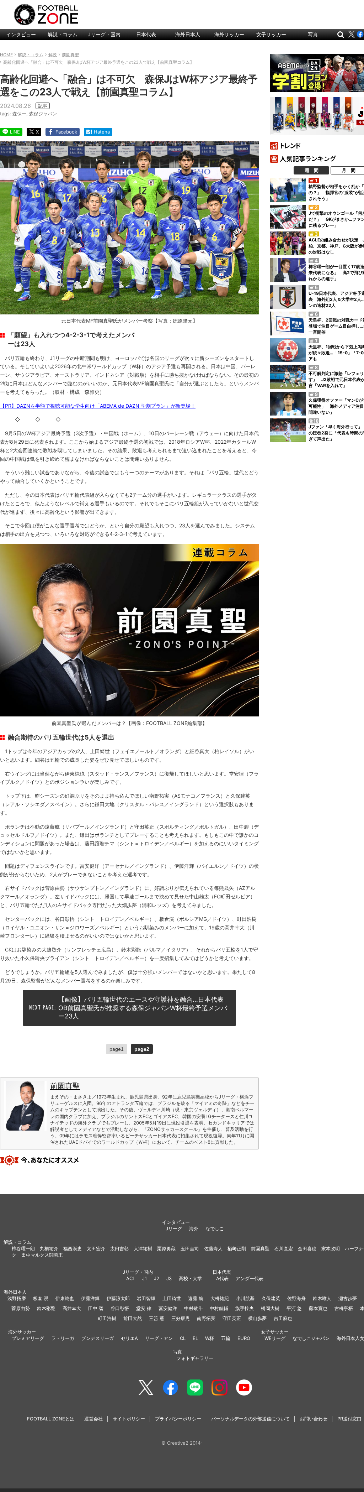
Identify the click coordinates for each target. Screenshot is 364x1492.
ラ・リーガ (62, 1338)
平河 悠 (294, 1308)
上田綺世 (171, 1298)
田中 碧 (95, 1308)
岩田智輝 (146, 1298)
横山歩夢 (257, 1318)
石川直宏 (283, 1248)
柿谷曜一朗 (23, 1248)
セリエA (129, 1338)
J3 (169, 1278)
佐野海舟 (296, 1298)
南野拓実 (206, 1318)
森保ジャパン (43, 113)
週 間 (311, 170)
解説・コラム (62, 34)
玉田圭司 (190, 1248)
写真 (313, 34)
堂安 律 (143, 1308)
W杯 (209, 1338)
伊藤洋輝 (90, 1298)
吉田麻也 (283, 1318)
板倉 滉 (40, 1298)
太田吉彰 (119, 1248)
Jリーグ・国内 (104, 34)
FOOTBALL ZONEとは (50, 1418)
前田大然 (132, 1318)
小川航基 (245, 1298)
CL (183, 1338)
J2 (156, 1278)
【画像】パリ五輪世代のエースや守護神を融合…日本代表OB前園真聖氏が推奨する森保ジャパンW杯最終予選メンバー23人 (142, 1008)
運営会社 (93, 1418)
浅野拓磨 (16, 1298)
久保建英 (271, 1298)
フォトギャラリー (194, 1358)
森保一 (19, 113)
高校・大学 (190, 1278)
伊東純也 (64, 1298)
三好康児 (180, 1318)
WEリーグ (274, 1338)
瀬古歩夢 (347, 1298)
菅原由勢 (20, 1308)
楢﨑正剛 (237, 1248)
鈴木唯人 (322, 1298)
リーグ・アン (159, 1338)
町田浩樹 (107, 1318)
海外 (193, 1228)
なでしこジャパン (311, 1338)
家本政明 (330, 1248)
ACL (130, 1278)
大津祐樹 (143, 1248)
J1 (144, 1278)
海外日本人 (187, 34)
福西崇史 (72, 1248)
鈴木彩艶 (46, 1308)
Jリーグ (174, 1228)
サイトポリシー (129, 1418)
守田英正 (232, 1318)
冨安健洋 (168, 1308)
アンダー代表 (249, 1278)
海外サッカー (229, 34)
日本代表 (146, 34)
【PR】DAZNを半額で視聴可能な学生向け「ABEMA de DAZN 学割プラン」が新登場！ (98, 406)
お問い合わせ (313, 1418)
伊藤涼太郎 (118, 1298)
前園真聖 (65, 1085)
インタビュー (21, 34)
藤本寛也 (318, 1308)
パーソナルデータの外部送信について (250, 1418)
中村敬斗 (193, 1308)
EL (195, 1338)
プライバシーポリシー (178, 1418)
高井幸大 (72, 1308)
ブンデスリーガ (97, 1338)
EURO (243, 1338)
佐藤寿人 (213, 1248)
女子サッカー (271, 34)
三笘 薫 (156, 1318)
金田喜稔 (307, 1248)
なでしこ (214, 1228)
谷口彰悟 (120, 1308)
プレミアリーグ (28, 1338)
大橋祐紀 (219, 1298)
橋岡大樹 (270, 1308)
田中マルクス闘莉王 (42, 1255)
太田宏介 (96, 1248)
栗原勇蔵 (166, 1248)
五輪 (225, 1338)
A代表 (222, 1278)
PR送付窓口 (349, 1418)
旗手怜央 (244, 1308)
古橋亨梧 (343, 1308)
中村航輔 (219, 1308)
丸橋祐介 (49, 1248)
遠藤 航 (195, 1298)
